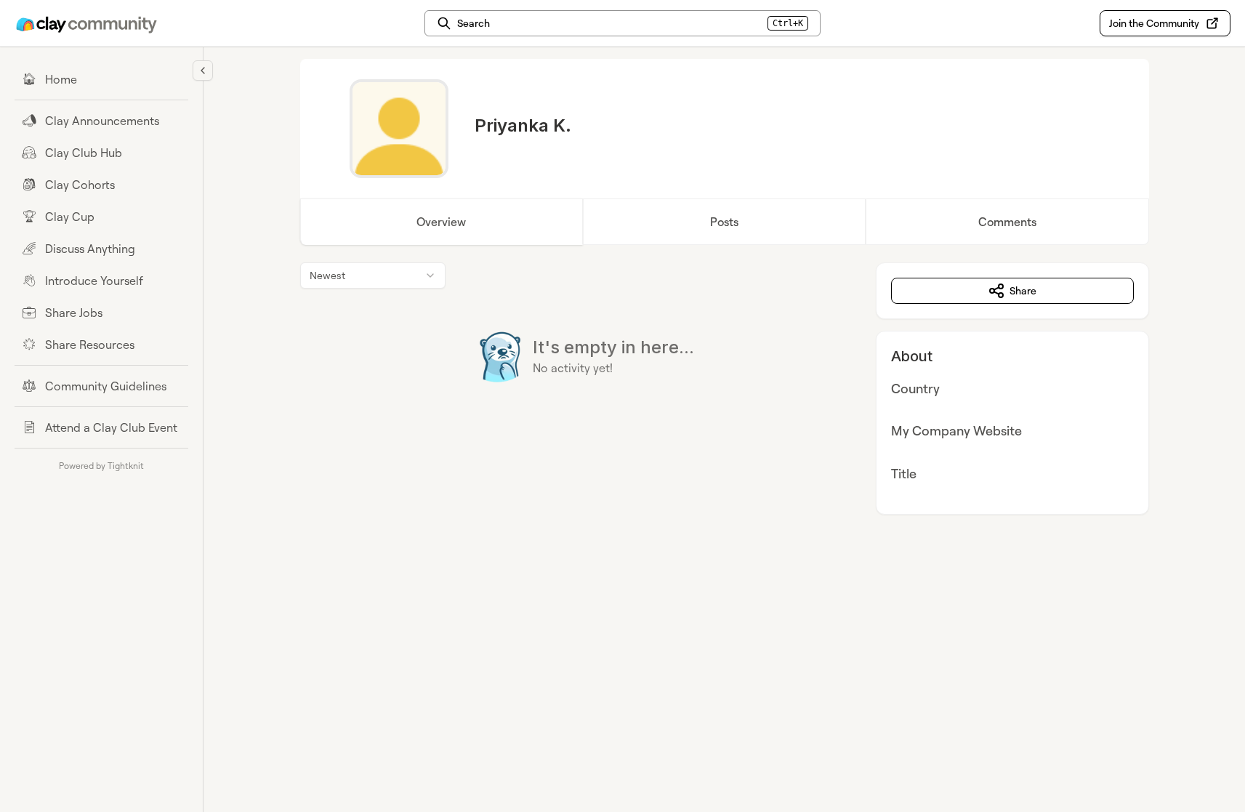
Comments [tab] (1007, 221)
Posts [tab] (724, 221)
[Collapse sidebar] (203, 70)
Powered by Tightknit (101, 465)
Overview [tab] (441, 221)
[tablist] (724, 221)
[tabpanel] (724, 388)
